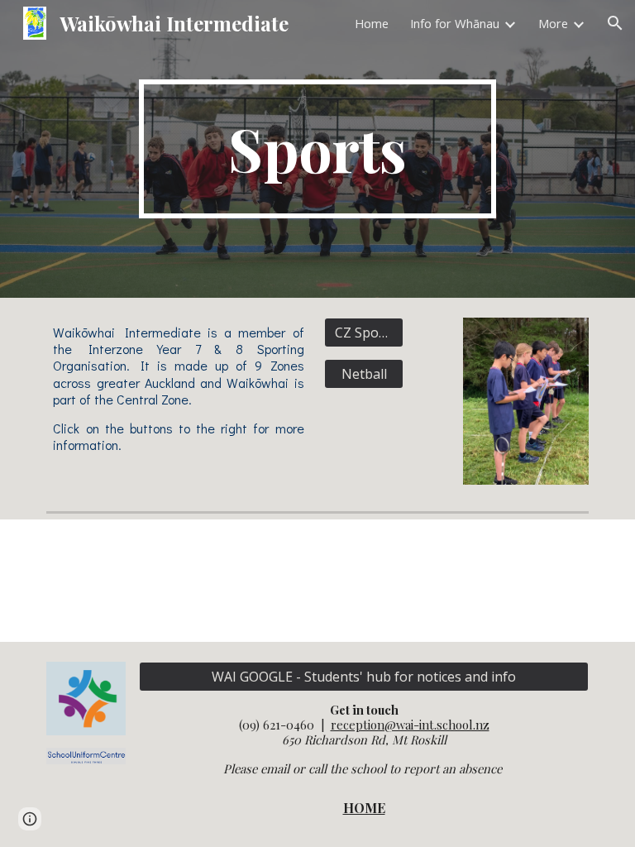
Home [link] (372, 23)
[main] (317, 148)
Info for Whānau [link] (454, 23)
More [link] (553, 23)
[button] (615, 23)
